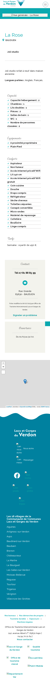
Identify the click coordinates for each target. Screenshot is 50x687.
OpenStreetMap (26, 407)
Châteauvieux (14, 555)
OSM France (45, 407)
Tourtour (11, 584)
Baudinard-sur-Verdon (18, 541)
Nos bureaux (10, 616)
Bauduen (11, 546)
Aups (9, 536)
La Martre (12, 560)
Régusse (11, 579)
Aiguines (11, 527)
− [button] (3, 366)
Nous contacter (25, 639)
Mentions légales (25, 622)
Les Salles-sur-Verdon (18, 570)
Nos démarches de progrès (31, 616)
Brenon (10, 551)
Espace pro (34, 619)
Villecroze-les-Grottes (18, 598)
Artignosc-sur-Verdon (18, 531)
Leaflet (9, 407)
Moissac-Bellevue (16, 575)
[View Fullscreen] (3, 372)
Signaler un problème (25, 315)
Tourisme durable (18, 619)
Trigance (11, 589)
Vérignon (11, 594)
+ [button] (3, 363)
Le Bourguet (13, 565)
